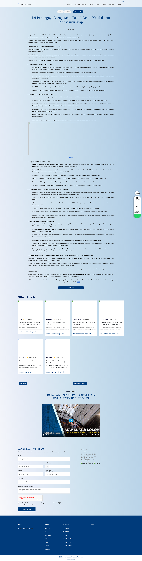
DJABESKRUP (67, 545)
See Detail (23, 383)
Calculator (111, 4)
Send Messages (26, 509)
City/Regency (49, 471)
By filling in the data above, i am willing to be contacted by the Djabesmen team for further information (44, 504)
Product (77, 4)
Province (20, 471)
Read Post (28, 332)
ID (120, 2)
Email (19, 463)
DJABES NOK (67, 542)
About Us (69, 4)
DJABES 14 (66, 532)
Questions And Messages (26, 486)
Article (90, 4)
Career (97, 4)
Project (84, 4)
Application (48, 535)
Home (60, 12)
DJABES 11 (66, 528)
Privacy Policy (71, 559)
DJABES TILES (67, 538)
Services (20, 478)
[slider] (63, 435)
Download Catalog (80, 383)
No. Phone (48, 463)
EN (123, 2)
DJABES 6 (66, 535)
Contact (104, 4)
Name (19, 455)
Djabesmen (67, 557)
